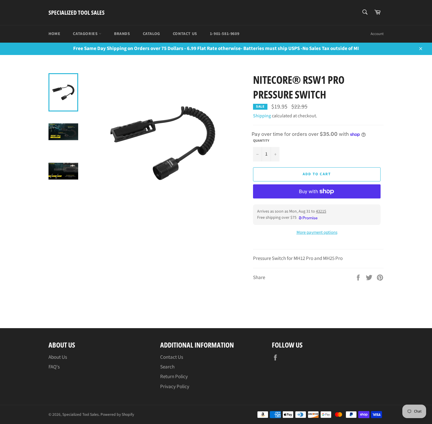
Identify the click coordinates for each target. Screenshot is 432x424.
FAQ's (54, 366)
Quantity (261, 140)
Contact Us (185, 34)
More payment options (317, 233)
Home (54, 34)
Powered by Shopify (117, 414)
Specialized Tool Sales (76, 12)
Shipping (262, 116)
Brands (122, 34)
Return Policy (174, 376)
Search (167, 366)
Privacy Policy (174, 386)
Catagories (86, 34)
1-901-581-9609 (224, 34)
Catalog (151, 34)
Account (377, 33)
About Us (57, 357)
